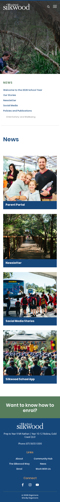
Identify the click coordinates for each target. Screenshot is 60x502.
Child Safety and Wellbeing (20, 117)
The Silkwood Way (19, 464)
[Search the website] (48, 7)
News (8, 82)
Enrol (19, 469)
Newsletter (9, 100)
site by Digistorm (30, 498)
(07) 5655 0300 (34, 443)
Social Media (10, 105)
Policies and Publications (17, 111)
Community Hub (43, 459)
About (19, 459)
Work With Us (43, 469)
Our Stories (9, 95)
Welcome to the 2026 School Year (22, 90)
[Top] (30, 426)
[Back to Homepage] (25, 7)
